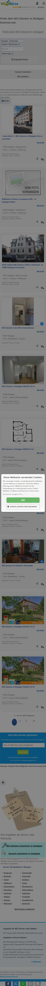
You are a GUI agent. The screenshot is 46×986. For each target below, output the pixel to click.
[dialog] (23, 493)
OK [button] (23, 500)
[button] (23, 494)
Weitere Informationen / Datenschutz (25, 491)
